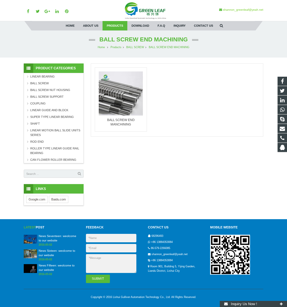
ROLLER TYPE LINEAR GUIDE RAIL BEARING (54, 151)
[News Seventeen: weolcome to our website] (30, 242)
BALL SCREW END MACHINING (143, 39)
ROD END (37, 141)
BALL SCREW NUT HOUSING (50, 90)
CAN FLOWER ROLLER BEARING (53, 159)
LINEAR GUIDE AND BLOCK (49, 110)
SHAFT (35, 123)
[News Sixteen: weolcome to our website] (30, 257)
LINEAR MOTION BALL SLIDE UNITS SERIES (55, 133)
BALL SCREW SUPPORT (47, 96)
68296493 (157, 236)
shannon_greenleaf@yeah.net (169, 254)
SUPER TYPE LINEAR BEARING (52, 117)
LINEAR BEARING (42, 76)
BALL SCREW (135, 47)
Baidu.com (58, 199)
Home (101, 47)
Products (116, 47)
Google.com (37, 199)
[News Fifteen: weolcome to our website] (30, 272)
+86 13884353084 (162, 242)
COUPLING (38, 103)
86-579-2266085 (160, 248)
